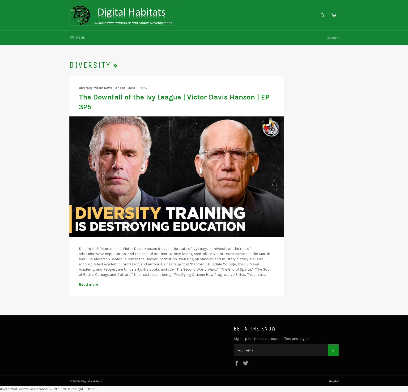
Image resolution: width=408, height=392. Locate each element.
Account (333, 38)
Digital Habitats (91, 381)
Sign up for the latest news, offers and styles (271, 338)
